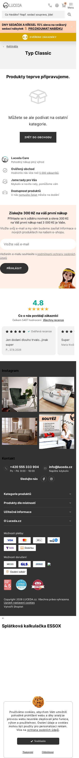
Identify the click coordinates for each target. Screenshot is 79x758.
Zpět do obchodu (38, 137)
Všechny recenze (53, 320)
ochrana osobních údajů (43, 729)
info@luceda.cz (60, 467)
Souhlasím (40, 741)
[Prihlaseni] (56, 5)
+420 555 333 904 (24, 467)
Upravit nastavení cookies (19, 602)
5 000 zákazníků (49, 172)
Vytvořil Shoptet (13, 606)
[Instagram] (51, 479)
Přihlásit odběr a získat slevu (14, 270)
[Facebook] (44, 479)
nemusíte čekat (28, 194)
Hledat (69, 14)
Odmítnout (48, 752)
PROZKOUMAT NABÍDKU (45, 28)
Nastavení (28, 752)
